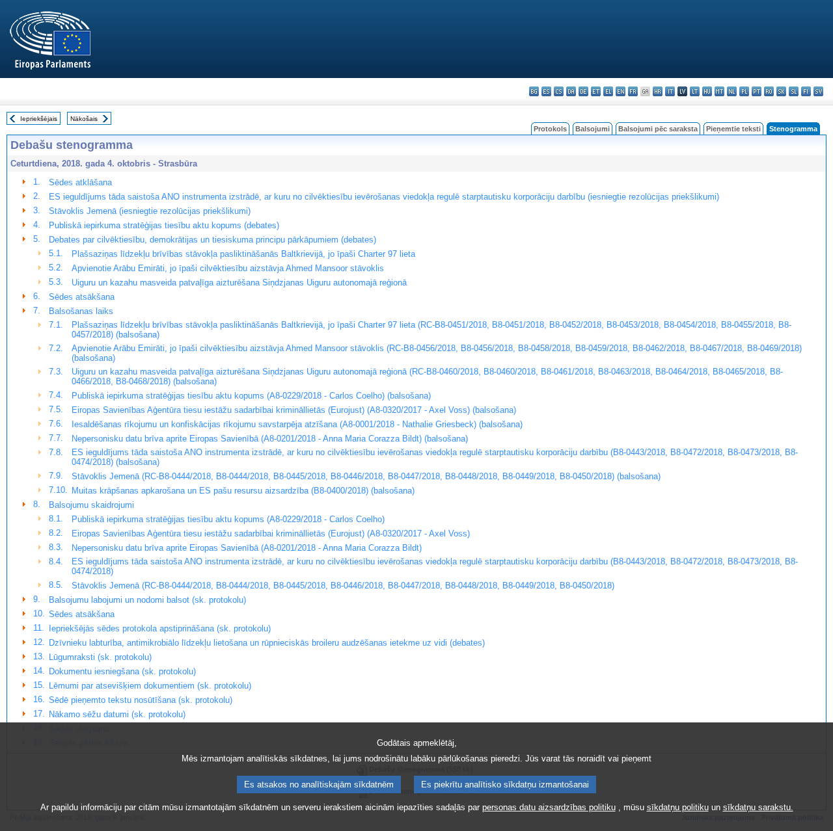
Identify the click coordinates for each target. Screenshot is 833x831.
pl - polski (744, 91)
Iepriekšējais (38, 118)
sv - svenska (818, 91)
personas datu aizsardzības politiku (549, 807)
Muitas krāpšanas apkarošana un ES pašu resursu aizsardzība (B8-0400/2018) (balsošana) (243, 490)
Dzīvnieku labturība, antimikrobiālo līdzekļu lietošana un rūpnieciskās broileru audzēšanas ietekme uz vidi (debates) (267, 643)
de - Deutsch (583, 91)
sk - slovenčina (781, 91)
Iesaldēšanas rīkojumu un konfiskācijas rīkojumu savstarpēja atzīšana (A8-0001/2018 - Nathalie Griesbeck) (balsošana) (297, 424)
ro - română (769, 91)
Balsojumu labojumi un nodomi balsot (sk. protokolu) (147, 600)
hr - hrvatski (657, 91)
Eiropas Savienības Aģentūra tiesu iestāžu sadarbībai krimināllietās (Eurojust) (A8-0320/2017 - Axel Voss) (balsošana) (294, 410)
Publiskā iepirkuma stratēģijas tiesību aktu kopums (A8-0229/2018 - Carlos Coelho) (228, 519)
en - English (620, 91)
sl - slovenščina (794, 91)
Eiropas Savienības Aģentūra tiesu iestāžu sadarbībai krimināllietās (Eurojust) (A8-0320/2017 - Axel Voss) (271, 533)
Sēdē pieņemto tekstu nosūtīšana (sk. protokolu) (140, 700)
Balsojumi (592, 129)
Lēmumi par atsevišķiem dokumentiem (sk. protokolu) (150, 686)
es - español (546, 91)
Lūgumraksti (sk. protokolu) (100, 657)
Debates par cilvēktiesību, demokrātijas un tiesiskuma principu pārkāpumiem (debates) (212, 239)
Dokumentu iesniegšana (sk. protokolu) (122, 671)
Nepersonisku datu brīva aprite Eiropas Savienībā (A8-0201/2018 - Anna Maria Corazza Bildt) (247, 548)
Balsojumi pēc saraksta (658, 129)
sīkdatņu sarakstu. (758, 807)
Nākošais (84, 118)
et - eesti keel (596, 91)
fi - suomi (806, 91)
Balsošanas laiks (81, 311)
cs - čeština (559, 91)
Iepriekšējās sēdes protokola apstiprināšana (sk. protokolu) (160, 628)
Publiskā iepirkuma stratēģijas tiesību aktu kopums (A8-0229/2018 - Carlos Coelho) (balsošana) (251, 396)
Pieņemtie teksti (733, 129)
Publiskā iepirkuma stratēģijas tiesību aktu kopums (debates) (164, 225)
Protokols (550, 129)
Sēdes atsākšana (82, 297)
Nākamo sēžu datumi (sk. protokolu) (117, 714)
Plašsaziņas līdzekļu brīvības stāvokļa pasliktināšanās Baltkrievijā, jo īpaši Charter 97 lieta (243, 254)
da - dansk (571, 91)
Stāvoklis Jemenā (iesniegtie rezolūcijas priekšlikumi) (150, 211)
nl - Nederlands (732, 91)
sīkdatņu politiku (678, 807)
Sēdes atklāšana (80, 182)
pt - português (756, 91)
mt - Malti (719, 91)
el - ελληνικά (608, 91)
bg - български (534, 91)
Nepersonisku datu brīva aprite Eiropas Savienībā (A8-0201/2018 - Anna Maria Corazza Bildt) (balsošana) (270, 438)
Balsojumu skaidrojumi (91, 505)
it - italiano (670, 91)
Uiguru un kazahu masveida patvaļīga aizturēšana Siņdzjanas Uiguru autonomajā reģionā (239, 282)
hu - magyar (707, 91)
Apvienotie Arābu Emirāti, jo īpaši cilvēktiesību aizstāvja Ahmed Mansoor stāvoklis (228, 268)
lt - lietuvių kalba (695, 91)
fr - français (633, 91)
